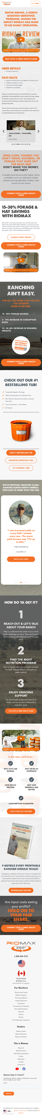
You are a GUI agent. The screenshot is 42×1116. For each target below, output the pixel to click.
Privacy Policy (23, 1110)
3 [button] (16, 144)
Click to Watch (13, 136)
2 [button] (14, 144)
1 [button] (12, 144)
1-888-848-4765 (21, 956)
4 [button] (18, 144)
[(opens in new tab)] (21, 345)
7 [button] (23, 144)
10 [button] (29, 144)
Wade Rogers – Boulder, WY (20, 133)
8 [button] (25, 144)
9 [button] (27, 144)
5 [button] (20, 144)
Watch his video (21, 574)
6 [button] (21, 144)
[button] (3, 131)
